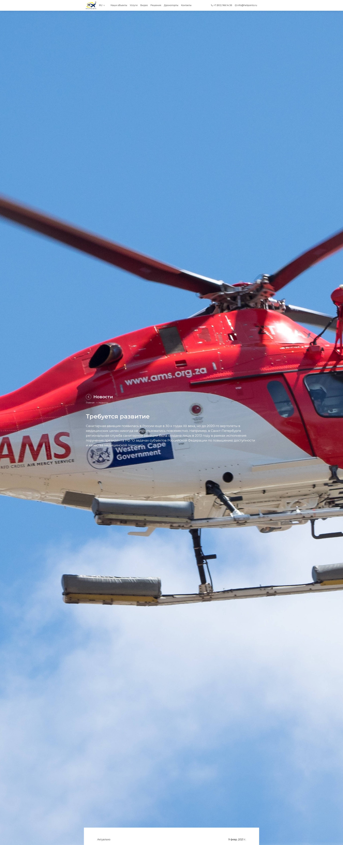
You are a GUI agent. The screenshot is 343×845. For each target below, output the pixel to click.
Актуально (103, 839)
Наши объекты (119, 5)
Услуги (134, 5)
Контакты (186, 5)
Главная (90, 402)
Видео (144, 5)
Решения (155, 5)
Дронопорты (171, 5)
